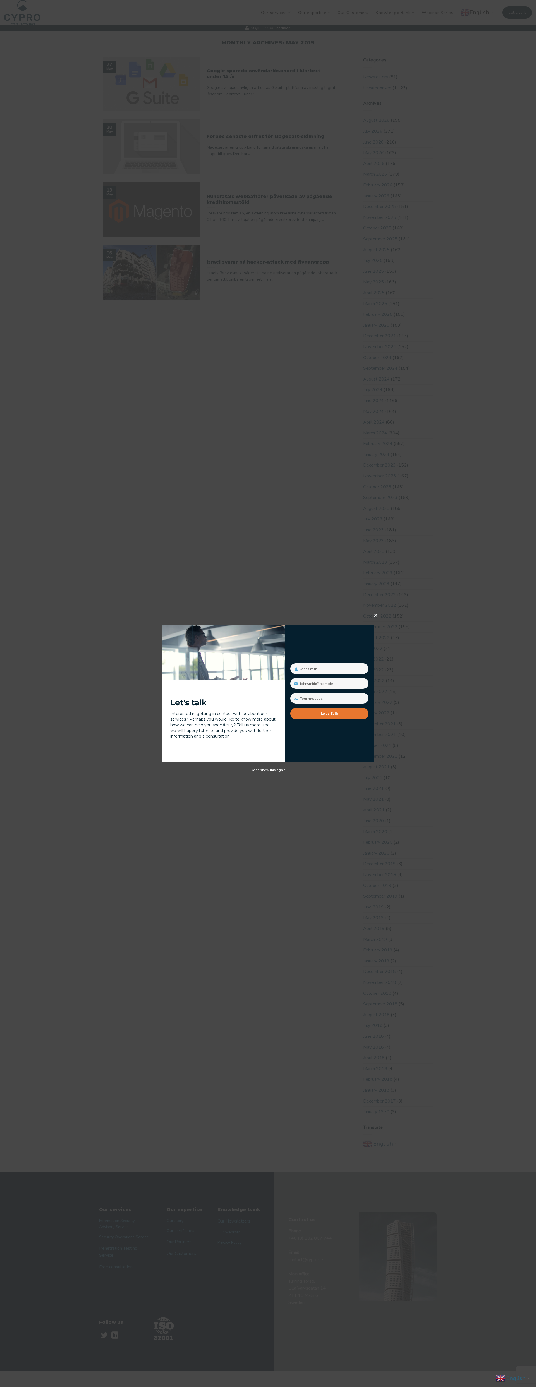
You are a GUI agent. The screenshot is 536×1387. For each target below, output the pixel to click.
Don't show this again (268, 770)
